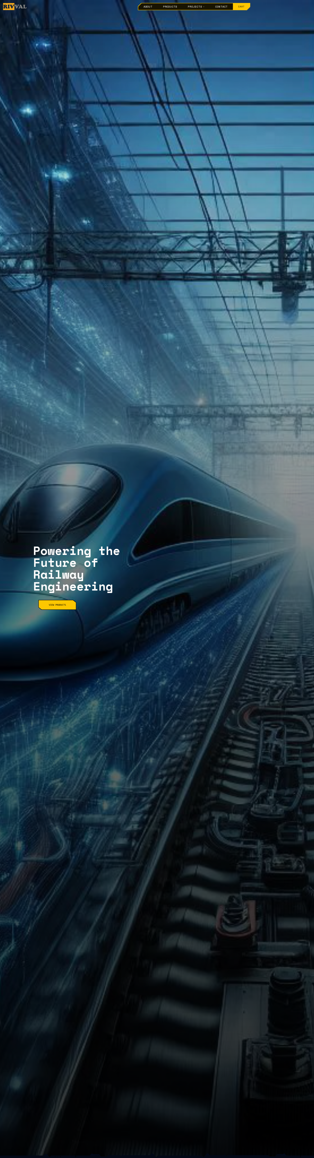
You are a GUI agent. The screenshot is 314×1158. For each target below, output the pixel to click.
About (148, 7)
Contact (221, 7)
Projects (195, 7)
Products (170, 7)
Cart (241, 6)
